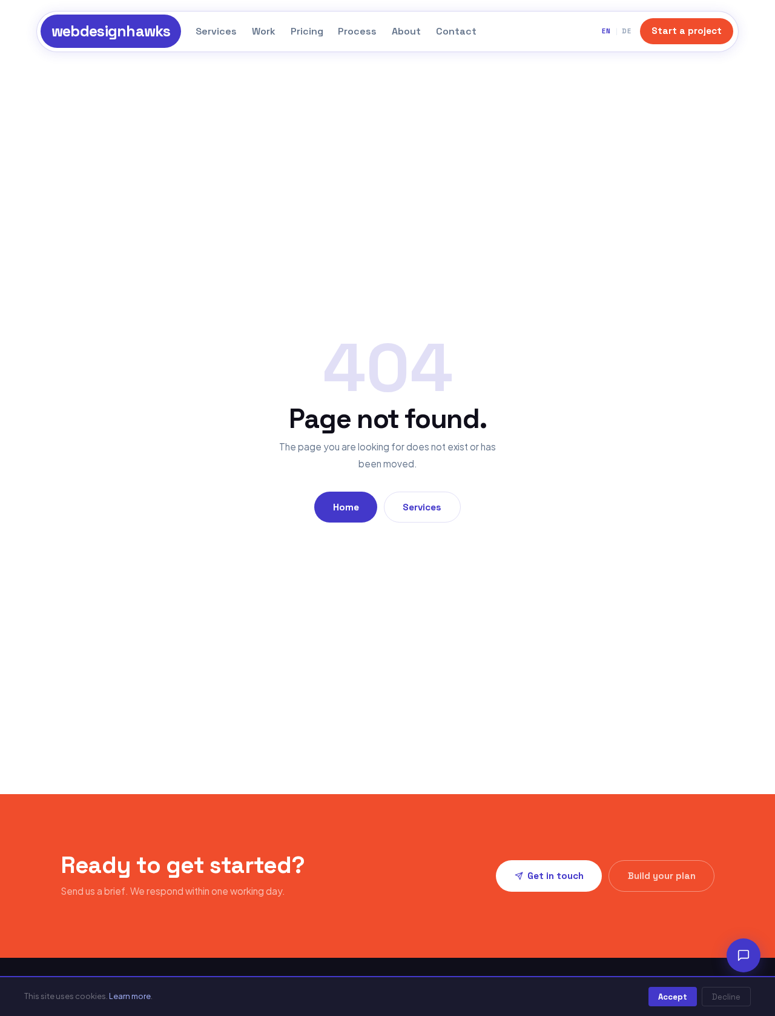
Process (357, 31)
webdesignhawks (111, 31)
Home (346, 507)
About (406, 31)
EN (606, 31)
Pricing (307, 31)
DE (627, 31)
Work (263, 31)
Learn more (130, 996)
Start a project (686, 30)
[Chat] (743, 955)
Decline (726, 997)
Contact (456, 31)
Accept (672, 997)
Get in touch (555, 875)
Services (216, 31)
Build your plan (662, 875)
